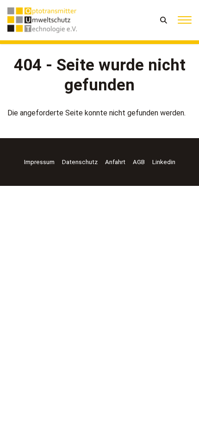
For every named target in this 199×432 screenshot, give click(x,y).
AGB (139, 162)
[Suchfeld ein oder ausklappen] (164, 20)
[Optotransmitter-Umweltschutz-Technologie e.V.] (42, 20)
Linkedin (163, 162)
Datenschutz (80, 162)
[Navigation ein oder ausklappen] (185, 20)
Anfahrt (115, 162)
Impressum (39, 162)
